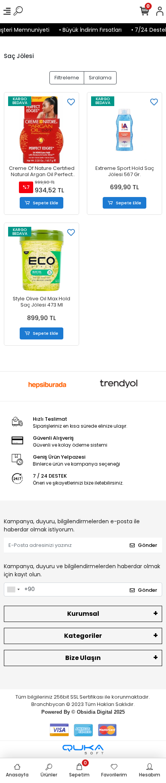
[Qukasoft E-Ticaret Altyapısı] (83, 749)
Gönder (147, 545)
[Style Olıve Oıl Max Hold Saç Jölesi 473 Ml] (41, 260)
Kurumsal (83, 613)
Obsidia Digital (94, 712)
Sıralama (100, 77)
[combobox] (13, 589)
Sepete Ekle (45, 203)
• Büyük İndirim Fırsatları (87, 30)
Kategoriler (83, 635)
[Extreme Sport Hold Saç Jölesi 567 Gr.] (124, 129)
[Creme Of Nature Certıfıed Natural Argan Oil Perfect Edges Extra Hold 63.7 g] (41, 129)
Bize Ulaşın (83, 657)
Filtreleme (66, 77)
